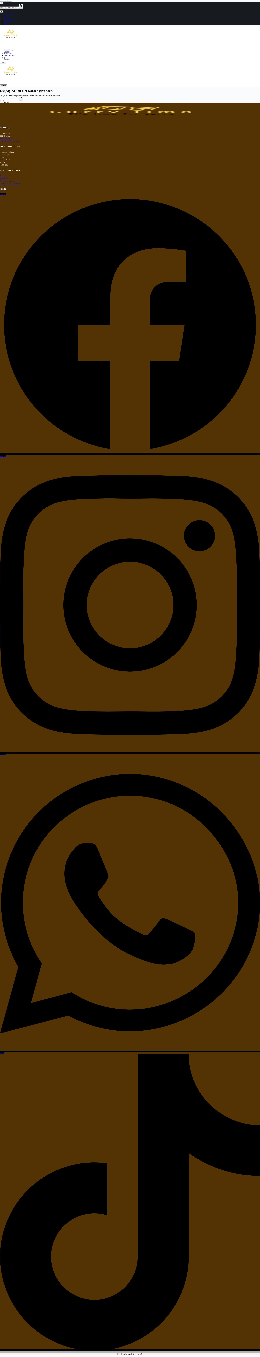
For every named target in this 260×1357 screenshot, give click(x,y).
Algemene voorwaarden (9, 181)
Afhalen (3, 176)
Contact (6, 59)
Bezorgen (4, 178)
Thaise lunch (8, 53)
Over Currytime (9, 55)
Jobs (5, 57)
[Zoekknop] (21, 99)
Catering (7, 52)
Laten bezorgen (9, 50)
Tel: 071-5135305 (6, 139)
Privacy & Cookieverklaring (10, 184)
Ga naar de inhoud (6, 1)
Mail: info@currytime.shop (10, 141)
